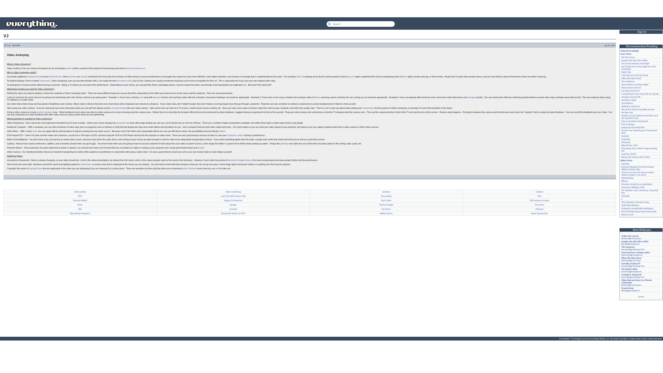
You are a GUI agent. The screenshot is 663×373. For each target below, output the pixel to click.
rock (141, 97)
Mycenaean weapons (80, 213)
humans (72, 76)
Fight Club (626, 72)
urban (159, 97)
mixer (35, 131)
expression (45, 81)
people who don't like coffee (634, 60)
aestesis (386, 192)
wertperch (635, 244)
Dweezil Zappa (386, 205)
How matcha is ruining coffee (634, 84)
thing (7, 45)
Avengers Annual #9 (630, 97)
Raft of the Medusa (630, 205)
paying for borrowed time (633, 127)
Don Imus (539, 205)
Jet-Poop (636, 260)
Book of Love (627, 214)
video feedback (45, 112)
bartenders (86, 164)
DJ (301, 76)
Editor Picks (626, 160)
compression (368, 108)
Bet (80, 209)
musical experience (136, 68)
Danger (233, 205)
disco (404, 76)
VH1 (539, 196)
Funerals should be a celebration (636, 184)
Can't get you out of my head (634, 75)
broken (201, 148)
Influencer (626, 142)
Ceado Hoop (627, 288)
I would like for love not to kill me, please (640, 94)
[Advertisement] (331, 8)
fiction (625, 238)
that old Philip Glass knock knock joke (639, 211)
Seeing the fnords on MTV (233, 213)
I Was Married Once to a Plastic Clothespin (636, 281)
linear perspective (539, 213)
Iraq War (625, 164)
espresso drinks (628, 154)
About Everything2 (630, 51)
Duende (625, 136)
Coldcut (539, 192)
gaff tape (284, 143)
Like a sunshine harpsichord (634, 121)
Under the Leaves (630, 236)
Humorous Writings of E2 (633, 187)
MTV (80, 196)
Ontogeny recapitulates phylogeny (637, 208)
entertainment (33, 76)
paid (244, 85)
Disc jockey (386, 196)
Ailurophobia (627, 178)
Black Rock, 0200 (629, 145)
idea (624, 244)
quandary (625, 139)
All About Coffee (628, 100)
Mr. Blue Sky (627, 112)
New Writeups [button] (642, 229)
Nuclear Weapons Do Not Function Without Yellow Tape (638, 168)
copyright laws (35, 168)
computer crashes (235, 135)
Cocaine (233, 209)
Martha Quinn (386, 213)
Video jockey (80, 192)
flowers (317, 97)
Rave (80, 205)
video (68, 68)
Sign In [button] (641, 31)
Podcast (539, 209)
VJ (353, 76)
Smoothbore (627, 103)
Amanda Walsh (80, 200)
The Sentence (628, 81)
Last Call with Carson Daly (233, 196)
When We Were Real (631, 78)
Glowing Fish (638, 249)
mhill (17, 45)
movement (233, 160)
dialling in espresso (630, 106)
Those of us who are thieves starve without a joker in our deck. (637, 173)
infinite (222, 131)
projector (122, 123)
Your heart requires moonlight (635, 63)
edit (217, 168)
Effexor (624, 181)
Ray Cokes (386, 200)
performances (55, 76)
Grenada (625, 196)
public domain (189, 168)
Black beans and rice (631, 88)
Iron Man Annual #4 (630, 91)
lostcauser (636, 238)
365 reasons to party (539, 200)
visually (84, 76)
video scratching (233, 192)
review (625, 249)
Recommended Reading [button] (642, 46)
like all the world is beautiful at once (638, 109)
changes (472, 97)
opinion (625, 255)
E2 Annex (386, 209)
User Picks (626, 54)
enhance (248, 160)
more (641, 297)
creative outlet (125, 81)
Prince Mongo (628, 124)
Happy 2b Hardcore (233, 200)
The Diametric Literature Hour (635, 202)
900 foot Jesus (628, 57)
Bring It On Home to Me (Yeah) (635, 157)
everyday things (118, 108)
